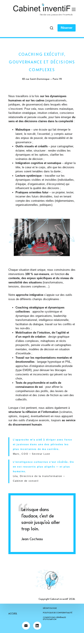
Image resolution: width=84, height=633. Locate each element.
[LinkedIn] (37, 626)
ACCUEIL (12, 613)
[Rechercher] (51, 28)
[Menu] (74, 9)
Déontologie (50, 608)
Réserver (66, 27)
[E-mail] (26, 626)
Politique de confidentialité (57, 612)
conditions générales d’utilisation (54, 618)
